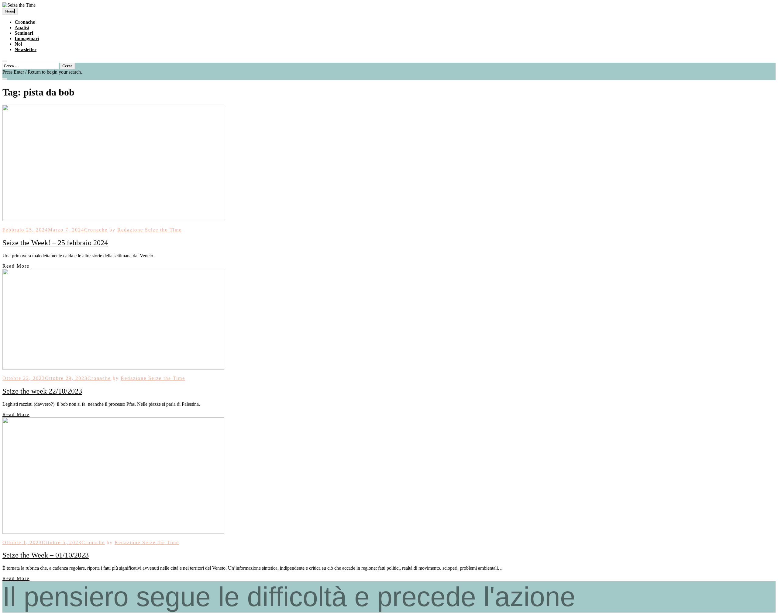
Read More (15, 266)
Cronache (25, 22)
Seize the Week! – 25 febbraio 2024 (55, 243)
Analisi (22, 27)
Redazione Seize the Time (149, 229)
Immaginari (27, 38)
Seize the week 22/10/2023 (42, 391)
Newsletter (25, 49)
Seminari (24, 33)
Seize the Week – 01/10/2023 (45, 555)
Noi (18, 44)
